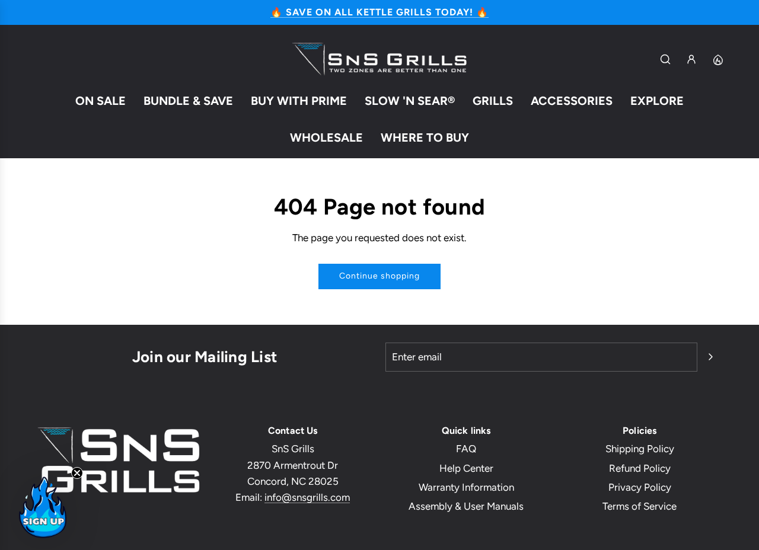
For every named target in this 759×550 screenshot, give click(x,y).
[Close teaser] (77, 473)
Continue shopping (379, 276)
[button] (43, 507)
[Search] (665, 59)
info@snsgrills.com (307, 497)
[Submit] (710, 357)
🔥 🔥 (379, 12)
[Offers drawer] (717, 59)
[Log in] (691, 59)
